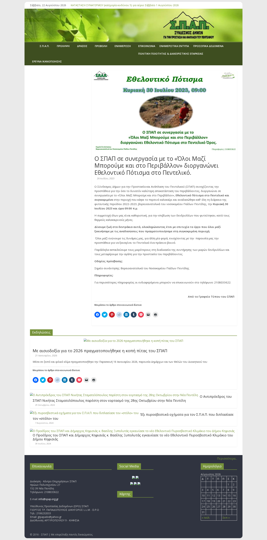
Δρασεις (82, 46)
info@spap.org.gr (48, 499)
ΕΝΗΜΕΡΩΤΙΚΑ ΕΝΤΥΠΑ (174, 46)
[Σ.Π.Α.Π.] (33, 46)
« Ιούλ (205, 517)
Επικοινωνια (146, 46)
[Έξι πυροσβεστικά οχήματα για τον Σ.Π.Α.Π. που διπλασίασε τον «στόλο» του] (84, 413)
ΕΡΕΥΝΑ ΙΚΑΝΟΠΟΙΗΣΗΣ (47, 61)
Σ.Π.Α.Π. (44, 46)
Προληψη (63, 46)
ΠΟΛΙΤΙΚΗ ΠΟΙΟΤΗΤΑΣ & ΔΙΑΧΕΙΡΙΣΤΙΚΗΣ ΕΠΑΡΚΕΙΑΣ (170, 53)
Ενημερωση (123, 46)
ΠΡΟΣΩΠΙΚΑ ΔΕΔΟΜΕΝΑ (208, 46)
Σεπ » (226, 517)
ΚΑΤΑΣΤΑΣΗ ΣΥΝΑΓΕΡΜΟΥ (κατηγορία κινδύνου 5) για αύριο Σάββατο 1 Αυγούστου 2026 (125, 5)
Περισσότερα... (227, 459)
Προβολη (101, 46)
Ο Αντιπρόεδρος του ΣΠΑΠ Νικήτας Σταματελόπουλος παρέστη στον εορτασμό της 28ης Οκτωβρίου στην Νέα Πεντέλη (132, 398)
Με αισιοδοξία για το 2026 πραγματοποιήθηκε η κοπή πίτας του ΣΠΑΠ (100, 350)
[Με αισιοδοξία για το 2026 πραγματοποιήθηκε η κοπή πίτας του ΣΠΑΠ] (133, 341)
